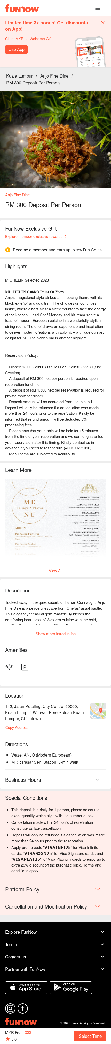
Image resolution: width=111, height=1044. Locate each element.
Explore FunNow (21, 932)
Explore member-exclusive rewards (33, 236)
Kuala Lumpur (19, 75)
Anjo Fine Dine (54, 75)
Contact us (15, 956)
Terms (11, 944)
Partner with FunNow (25, 969)
